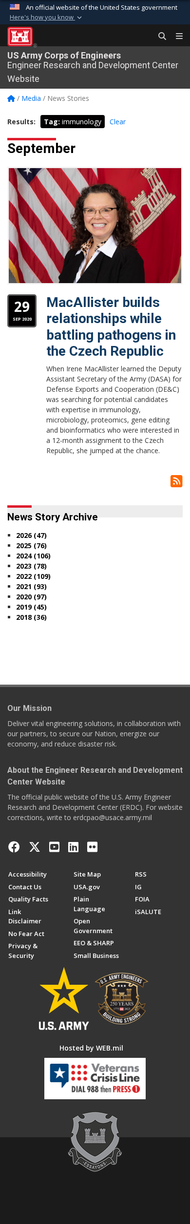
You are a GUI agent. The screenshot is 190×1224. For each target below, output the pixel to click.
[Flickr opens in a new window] (92, 847)
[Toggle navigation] (175, 36)
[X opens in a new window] (34, 847)
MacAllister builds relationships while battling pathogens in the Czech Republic (111, 327)
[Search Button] (159, 36)
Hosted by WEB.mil (91, 1047)
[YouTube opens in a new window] (54, 847)
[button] (47, 17)
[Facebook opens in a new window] (14, 847)
